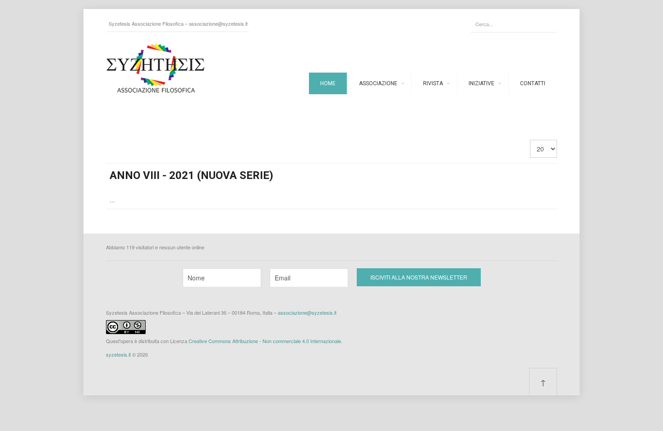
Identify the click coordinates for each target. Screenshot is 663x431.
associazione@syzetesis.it (218, 23)
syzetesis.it (118, 354)
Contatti (532, 83)
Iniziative (481, 83)
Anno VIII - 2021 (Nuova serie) (191, 175)
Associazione (378, 83)
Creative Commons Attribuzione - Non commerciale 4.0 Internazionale (265, 340)
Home (328, 83)
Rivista (433, 83)
